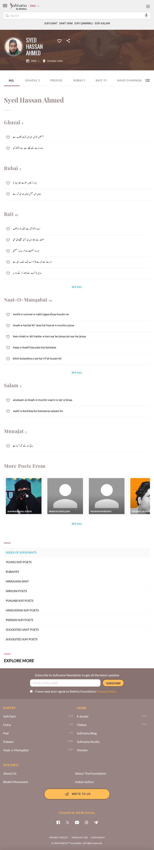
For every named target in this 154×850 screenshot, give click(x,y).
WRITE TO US (81, 794)
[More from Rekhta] (148, 6)
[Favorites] (59, 40)
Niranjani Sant (17, 581)
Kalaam (8, 741)
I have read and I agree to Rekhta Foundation (75, 691)
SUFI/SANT (51, 23)
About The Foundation (90, 773)
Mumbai (51, 61)
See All (77, 287)
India (60, 61)
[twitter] (67, 822)
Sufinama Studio (88, 741)
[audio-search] (146, 15)
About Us (9, 773)
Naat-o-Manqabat (16, 750)
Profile (56, 80)
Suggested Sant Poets (22, 629)
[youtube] (77, 822)
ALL (11, 80)
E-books (82, 716)
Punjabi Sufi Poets (19, 600)
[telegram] (96, 822)
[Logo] (18, 6)
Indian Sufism (84, 781)
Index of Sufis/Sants (21, 552)
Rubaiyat (12, 571)
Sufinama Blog (87, 733)
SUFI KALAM (102, 23)
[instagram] (86, 822)
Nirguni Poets (16, 591)
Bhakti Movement (15, 781)
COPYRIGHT (98, 837)
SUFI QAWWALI (83, 23)
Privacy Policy (106, 691)
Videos (82, 724)
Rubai (79, 80)
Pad (6, 733)
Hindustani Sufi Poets (22, 610)
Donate (82, 750)
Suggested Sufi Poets (21, 639)
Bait (101, 80)
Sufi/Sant (9, 716)
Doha (7, 724)
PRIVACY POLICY (58, 837)
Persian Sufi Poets (19, 620)
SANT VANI (66, 23)
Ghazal (32, 80)
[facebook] (58, 822)
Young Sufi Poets (18, 562)
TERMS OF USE (79, 837)
